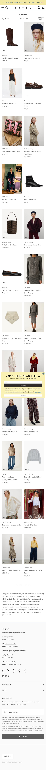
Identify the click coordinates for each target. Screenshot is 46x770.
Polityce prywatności (37, 392)
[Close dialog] (43, 373)
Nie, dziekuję (23, 395)
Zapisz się (23, 385)
